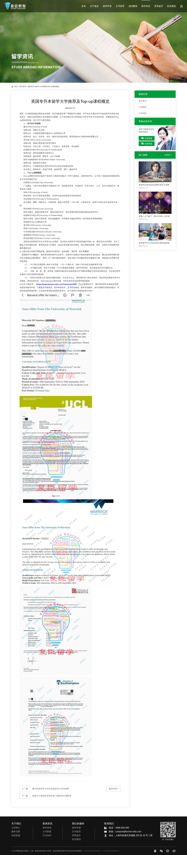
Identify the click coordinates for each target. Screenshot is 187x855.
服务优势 (15, 831)
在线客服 (148, 138)
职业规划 (171, 6)
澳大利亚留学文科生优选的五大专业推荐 (45, 788)
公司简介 (15, 828)
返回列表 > (114, 788)
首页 (83, 6)
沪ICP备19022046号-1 (92, 851)
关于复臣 (94, 6)
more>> (168, 155)
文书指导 (120, 6)
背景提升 (158, 6)
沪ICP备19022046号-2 (111, 851)
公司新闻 (142, 107)
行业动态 (142, 113)
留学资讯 (145, 6)
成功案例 (133, 6)
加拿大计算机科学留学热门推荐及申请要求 (46, 796)
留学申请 (107, 6)
